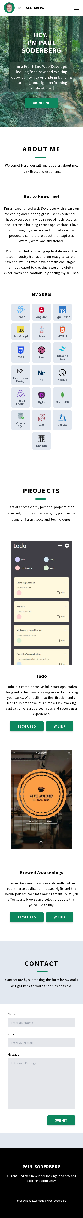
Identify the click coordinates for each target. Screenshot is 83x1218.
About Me (41, 103)
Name (12, 1014)
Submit (61, 1120)
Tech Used (27, 726)
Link (62, 726)
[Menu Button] (76, 7)
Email (11, 1034)
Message (13, 1054)
